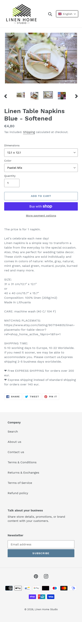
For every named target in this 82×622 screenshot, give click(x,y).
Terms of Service (20, 483)
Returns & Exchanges (23, 472)
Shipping (29, 132)
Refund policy (18, 493)
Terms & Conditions (22, 462)
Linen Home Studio (46, 609)
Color (7, 160)
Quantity (9, 175)
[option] (20, 95)
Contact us (16, 452)
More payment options (41, 215)
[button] (67, 14)
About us (14, 442)
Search (13, 431)
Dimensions (11, 145)
